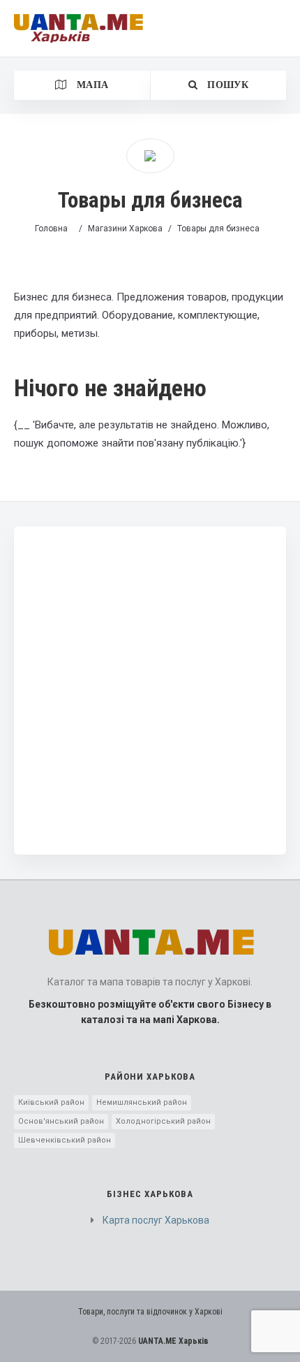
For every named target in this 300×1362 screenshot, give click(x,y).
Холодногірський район (163, 1121)
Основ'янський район (61, 1121)
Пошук (226, 85)
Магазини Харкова (125, 228)
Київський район (51, 1102)
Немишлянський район (141, 1102)
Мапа (91, 85)
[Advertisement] (150, 690)
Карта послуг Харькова (156, 1220)
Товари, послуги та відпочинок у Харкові (150, 1312)
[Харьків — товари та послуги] (78, 28)
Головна (51, 228)
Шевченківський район (64, 1140)
